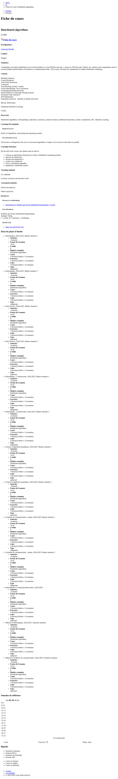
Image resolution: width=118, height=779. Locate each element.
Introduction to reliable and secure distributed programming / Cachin (30, 205)
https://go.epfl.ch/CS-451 (15, 227)
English (8, 11)
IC (6, 5)
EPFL (8, 3)
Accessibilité (10, 773)
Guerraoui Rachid (7, 49)
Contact (8, 771)
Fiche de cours (10, 40)
